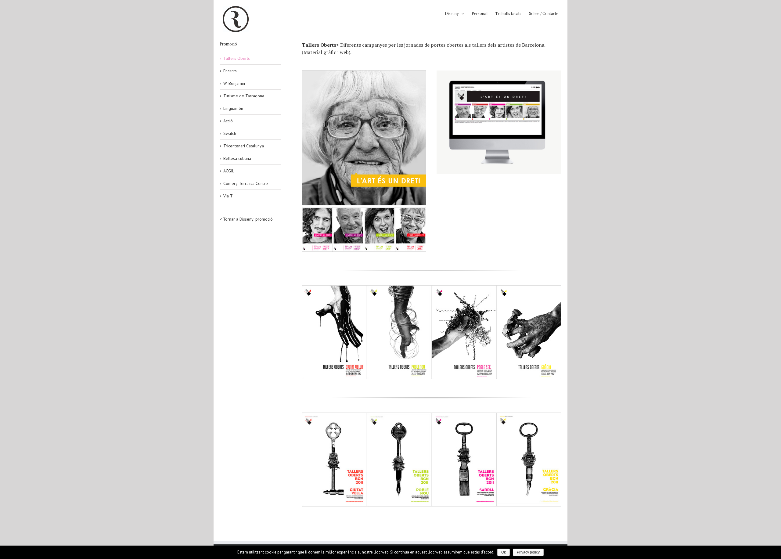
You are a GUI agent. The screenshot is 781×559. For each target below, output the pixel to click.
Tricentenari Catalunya (243, 146)
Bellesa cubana (237, 158)
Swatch (229, 133)
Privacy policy (528, 552)
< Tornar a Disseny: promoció (246, 219)
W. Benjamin (234, 83)
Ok (503, 552)
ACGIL (228, 171)
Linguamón (233, 108)
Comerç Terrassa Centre (245, 183)
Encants (230, 71)
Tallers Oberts (236, 58)
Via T (228, 196)
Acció (228, 121)
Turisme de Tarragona (243, 96)
